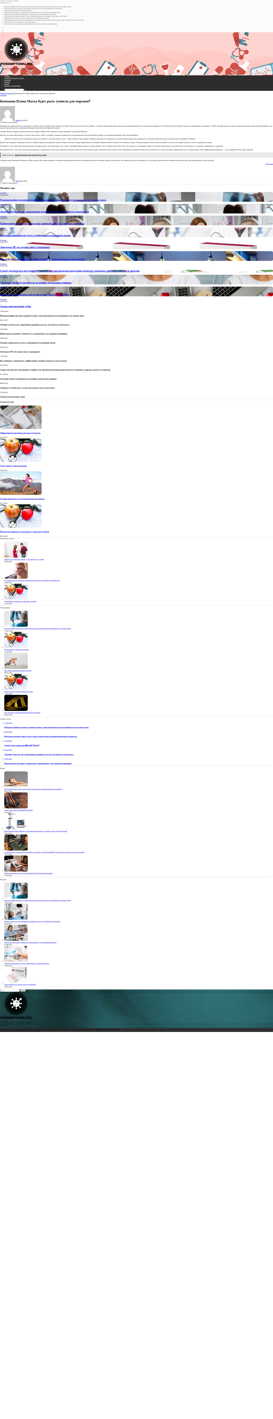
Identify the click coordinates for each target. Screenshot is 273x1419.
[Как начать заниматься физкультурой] (16, 668)
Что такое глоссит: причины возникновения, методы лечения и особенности (32, 580)
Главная (7, 76)
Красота (7, 82)
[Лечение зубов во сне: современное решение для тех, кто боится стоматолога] (16, 919)
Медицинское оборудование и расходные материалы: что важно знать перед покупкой (35, 16)
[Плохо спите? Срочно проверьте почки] (16, 689)
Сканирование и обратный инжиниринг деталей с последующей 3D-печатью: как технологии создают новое (44, 20)
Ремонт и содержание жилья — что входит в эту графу (24, 559)
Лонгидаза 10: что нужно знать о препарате (20, 22)
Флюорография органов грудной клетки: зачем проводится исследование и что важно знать (37, 6)
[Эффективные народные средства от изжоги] (21, 428)
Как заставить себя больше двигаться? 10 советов (22, 712)
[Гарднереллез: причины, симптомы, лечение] (16, 599)
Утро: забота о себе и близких (13, 465)
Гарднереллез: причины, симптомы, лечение (20, 601)
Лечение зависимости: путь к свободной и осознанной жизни (26, 18)
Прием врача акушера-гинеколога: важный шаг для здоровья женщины (30, 14)
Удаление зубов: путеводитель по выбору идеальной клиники (35, 282)
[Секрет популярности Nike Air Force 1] (16, 808)
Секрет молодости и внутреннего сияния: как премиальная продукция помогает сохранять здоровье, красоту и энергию (70, 271)
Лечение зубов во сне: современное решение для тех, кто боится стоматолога (32, 12)
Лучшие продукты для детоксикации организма (22, 498)
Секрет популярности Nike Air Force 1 (18, 10)
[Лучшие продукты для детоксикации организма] (21, 494)
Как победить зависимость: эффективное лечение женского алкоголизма (30, 24)
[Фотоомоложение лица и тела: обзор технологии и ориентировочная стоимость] (16, 787)
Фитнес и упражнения (12, 86)
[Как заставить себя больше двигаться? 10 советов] (16, 710)
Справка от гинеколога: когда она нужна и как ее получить (34, 294)
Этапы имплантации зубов (15, 306)
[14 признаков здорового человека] (16, 647)
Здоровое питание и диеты (14, 78)
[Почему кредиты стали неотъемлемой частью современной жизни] (16, 871)
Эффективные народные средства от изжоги (20, 433)
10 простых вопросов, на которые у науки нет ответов (24, 531)
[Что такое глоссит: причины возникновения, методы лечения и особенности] (16, 578)
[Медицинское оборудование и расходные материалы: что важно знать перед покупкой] (16, 829)
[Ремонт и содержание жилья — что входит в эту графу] (16, 557)
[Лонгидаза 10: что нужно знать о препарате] (16, 982)
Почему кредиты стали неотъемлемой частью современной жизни (28, 873)
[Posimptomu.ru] (16, 69)
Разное (6, 84)
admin (17, 120)
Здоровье (7, 80)
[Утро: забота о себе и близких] (21, 461)
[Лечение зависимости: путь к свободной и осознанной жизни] (16, 961)
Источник (269, 164)
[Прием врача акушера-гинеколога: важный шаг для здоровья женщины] (16, 940)
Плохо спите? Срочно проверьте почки (18, 691)
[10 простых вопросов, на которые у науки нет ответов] (21, 527)
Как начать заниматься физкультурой (17, 670)
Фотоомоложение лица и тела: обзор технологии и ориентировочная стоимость (33, 8)
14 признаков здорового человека (16, 649)
